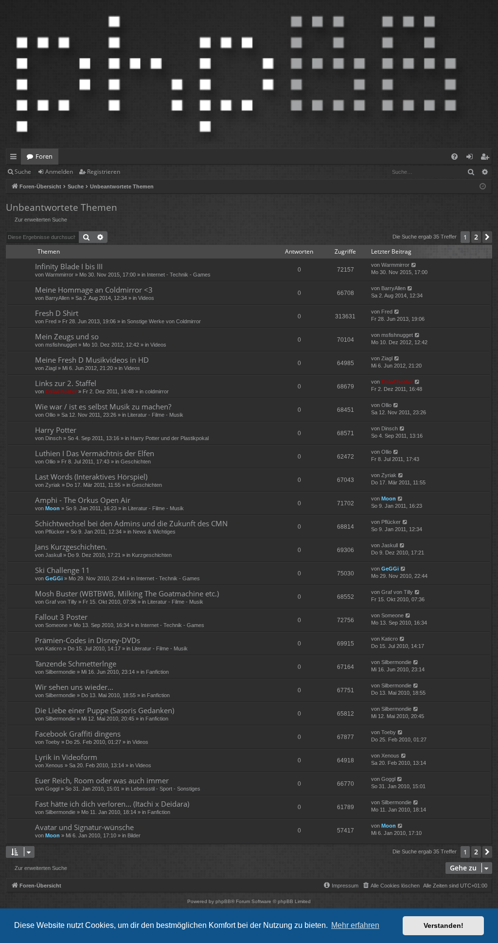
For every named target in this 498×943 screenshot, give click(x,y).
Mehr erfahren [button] (355, 925)
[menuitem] (454, 156)
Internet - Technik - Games (179, 274)
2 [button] (476, 236)
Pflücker (55, 532)
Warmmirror (59, 274)
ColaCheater (61, 391)
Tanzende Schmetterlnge (75, 663)
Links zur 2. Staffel (65, 383)
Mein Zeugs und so (67, 336)
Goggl (52, 789)
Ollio (50, 415)
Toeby (52, 742)
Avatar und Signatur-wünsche (84, 827)
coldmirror (157, 391)
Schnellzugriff (15, 158)
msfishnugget (61, 345)
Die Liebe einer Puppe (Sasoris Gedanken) (104, 710)
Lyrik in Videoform (66, 757)
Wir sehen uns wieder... (74, 687)
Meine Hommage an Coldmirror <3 (94, 290)
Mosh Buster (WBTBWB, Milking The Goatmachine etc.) (127, 593)
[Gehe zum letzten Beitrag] (414, 265)
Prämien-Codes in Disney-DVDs (87, 640)
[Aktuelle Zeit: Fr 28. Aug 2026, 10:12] (483, 186)
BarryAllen (57, 298)
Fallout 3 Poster (61, 617)
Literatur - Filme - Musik (155, 415)
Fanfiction (157, 672)
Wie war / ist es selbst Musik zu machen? (103, 406)
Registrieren (103, 171)
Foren (44, 156)
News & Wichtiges (154, 532)
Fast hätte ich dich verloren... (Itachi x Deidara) (112, 804)
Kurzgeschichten (152, 555)
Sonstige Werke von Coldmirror (164, 321)
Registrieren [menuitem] (486, 158)
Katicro (53, 648)
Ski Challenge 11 (62, 570)
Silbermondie (60, 672)
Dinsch (53, 438)
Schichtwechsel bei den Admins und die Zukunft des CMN (131, 523)
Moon (52, 508)
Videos (146, 298)
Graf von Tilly (61, 602)
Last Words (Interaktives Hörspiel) (91, 476)
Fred (50, 321)
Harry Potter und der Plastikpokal (169, 438)
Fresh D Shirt (56, 313)
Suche (23, 171)
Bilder (134, 835)
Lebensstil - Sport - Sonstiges (165, 789)
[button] (487, 237)
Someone (56, 625)
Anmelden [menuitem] (471, 158)
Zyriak (52, 485)
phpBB (223, 901)
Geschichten (136, 461)
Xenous (54, 765)
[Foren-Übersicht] (236, 74)
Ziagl (50, 368)
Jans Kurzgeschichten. (71, 547)
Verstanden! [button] (443, 925)
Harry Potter (55, 430)
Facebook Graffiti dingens (78, 734)
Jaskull (53, 555)
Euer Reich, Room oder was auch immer (102, 780)
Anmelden (59, 171)
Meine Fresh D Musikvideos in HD (92, 360)
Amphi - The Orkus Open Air (82, 500)
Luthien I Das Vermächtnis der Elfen (94, 453)
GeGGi (54, 578)
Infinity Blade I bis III (69, 266)
